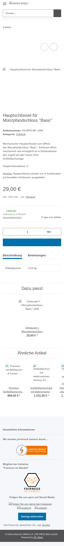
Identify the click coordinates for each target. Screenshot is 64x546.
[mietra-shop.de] (18, 3)
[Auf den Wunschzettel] (54, 47)
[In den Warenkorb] (6, 38)
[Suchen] (57, 13)
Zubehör (21, 134)
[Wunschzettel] (52, 3)
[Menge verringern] (7, 232)
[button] (47, 3)
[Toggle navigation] (4, 2)
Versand (30, 196)
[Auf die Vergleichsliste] (44, 47)
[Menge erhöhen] (57, 232)
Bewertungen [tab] (37, 255)
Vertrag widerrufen (32, 516)
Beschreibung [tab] (12, 255)
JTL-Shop (38, 537)
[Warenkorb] (58, 3)
